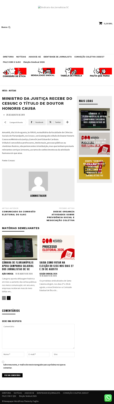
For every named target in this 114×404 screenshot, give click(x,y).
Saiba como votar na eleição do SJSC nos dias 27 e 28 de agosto (56, 266)
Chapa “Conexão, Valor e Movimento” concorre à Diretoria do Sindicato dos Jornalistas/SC (94, 168)
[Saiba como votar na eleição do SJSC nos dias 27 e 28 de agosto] (57, 247)
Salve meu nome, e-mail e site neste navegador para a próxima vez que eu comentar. (34, 366)
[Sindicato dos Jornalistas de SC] (57, 28)
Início (4, 90)
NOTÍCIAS (12, 90)
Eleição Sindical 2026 (48, 274)
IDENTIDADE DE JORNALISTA (48, 393)
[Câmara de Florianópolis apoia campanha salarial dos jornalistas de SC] (19, 247)
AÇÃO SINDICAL (7, 274)
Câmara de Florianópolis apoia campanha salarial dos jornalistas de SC (18, 266)
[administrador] (38, 181)
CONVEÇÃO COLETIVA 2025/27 (76, 393)
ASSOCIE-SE (29, 393)
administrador (38, 196)
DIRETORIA (6, 393)
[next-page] (9, 298)
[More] (67, 122)
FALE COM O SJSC (9, 396)
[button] (6, 27)
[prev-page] (4, 298)
